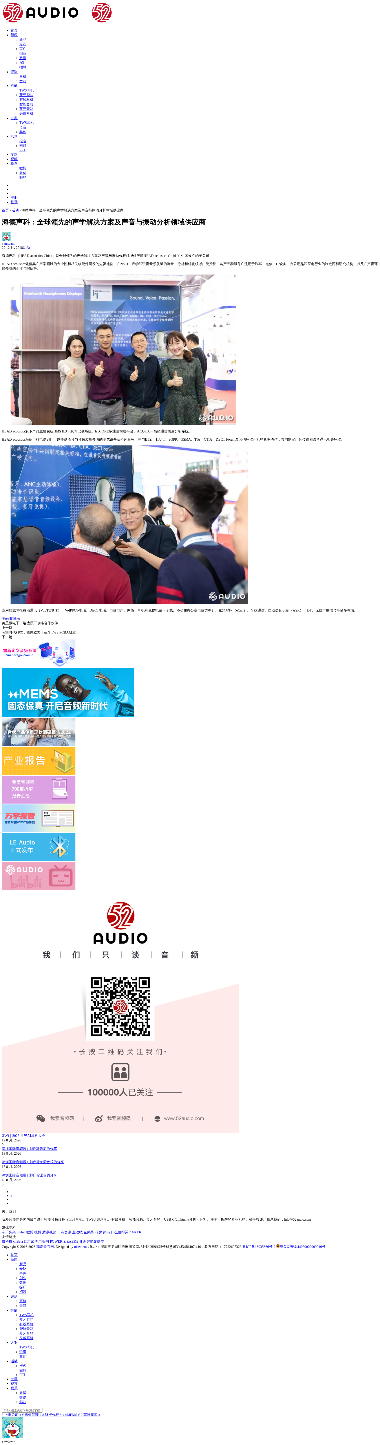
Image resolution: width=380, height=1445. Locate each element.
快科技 (7, 1241)
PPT (22, 150)
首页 (14, 30)
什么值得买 (119, 1232)
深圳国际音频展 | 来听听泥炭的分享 (29, 1175)
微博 (22, 168)
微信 (22, 173)
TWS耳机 (26, 90)
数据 (22, 58)
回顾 (22, 146)
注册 (14, 197)
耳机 (22, 76)
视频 (14, 159)
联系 (14, 163)
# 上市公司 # (11, 1415)
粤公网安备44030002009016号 (302, 1247)
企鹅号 (89, 1232)
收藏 (14, 618)
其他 (22, 132)
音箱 (22, 81)
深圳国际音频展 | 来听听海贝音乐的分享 (33, 1162)
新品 (22, 39)
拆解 (14, 86)
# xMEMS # (71, 1415)
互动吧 (77, 1232)
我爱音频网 (45, 1247)
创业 (22, 53)
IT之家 (29, 1241)
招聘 (22, 67)
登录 (14, 202)
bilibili (21, 1232)
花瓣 (98, 1232)
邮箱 (22, 177)
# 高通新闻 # (90, 1415)
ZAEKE (73, 1241)
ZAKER (135, 1232)
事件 (22, 49)
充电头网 (42, 1241)
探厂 (22, 62)
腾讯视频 (49, 1232)
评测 (14, 72)
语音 (22, 127)
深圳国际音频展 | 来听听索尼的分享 (29, 1149)
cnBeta (18, 1241)
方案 (14, 118)
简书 (106, 1232)
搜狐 (37, 1232)
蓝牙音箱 (26, 109)
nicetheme (81, 1247)
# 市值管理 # (31, 1415)
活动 (14, 136)
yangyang (8, 243)
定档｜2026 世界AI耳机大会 (23, 1135)
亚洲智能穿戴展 (91, 1241)
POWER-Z (58, 1241)
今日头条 (9, 1232)
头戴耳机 (26, 113)
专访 (22, 44)
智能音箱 (26, 104)
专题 (14, 154)
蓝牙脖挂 (26, 95)
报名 (22, 141)
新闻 (14, 35)
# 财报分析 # (52, 1415)
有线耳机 (26, 99)
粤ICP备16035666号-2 (258, 1247)
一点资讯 (64, 1232)
